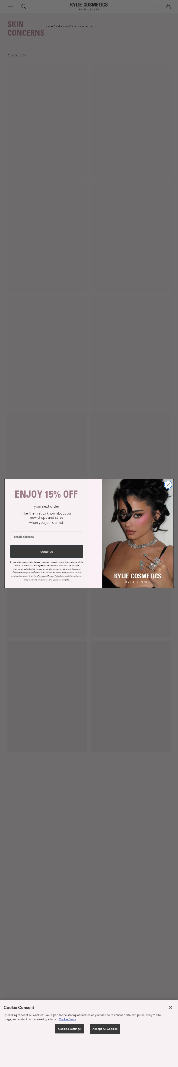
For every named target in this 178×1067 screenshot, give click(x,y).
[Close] (170, 1007)
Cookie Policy (67, 1019)
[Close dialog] (168, 484)
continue (46, 551)
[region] (89, 1033)
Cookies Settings (69, 1029)
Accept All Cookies (105, 1029)
